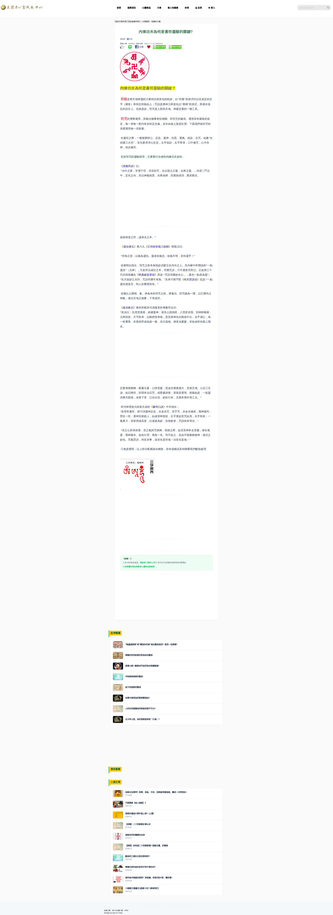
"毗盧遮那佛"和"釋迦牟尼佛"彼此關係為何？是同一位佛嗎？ (151, 644)
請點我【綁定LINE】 (149, 562)
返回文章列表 (120, 21)
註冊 (200, 7)
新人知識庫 (173, 7)
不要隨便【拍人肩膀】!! (135, 802)
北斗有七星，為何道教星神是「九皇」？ (142, 719)
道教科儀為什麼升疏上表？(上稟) (139, 813)
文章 (159, 7)
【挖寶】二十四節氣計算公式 (138, 824)
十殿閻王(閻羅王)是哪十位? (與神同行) (142, 888)
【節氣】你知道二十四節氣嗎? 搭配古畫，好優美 (146, 845)
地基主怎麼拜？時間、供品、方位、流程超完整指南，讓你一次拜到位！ (156, 792)
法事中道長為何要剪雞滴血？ (138, 697)
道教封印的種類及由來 (135, 834)
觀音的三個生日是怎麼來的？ (138, 856)
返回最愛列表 (133, 21)
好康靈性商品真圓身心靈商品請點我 (139, 566)
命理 (187, 7)
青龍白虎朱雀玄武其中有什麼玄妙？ (140, 866)
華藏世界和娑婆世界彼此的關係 (139, 655)
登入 (213, 7)
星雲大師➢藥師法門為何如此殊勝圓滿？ (142, 665)
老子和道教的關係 (133, 687)
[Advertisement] (166, 204)
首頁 (119, 7)
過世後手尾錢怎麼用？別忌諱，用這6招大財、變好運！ (149, 877)
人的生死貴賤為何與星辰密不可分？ (140, 708)
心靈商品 (146, 7)
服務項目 (131, 7)
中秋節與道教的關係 (134, 676)
